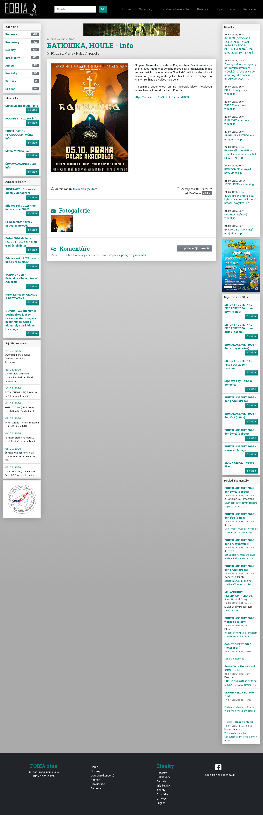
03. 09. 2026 (13, 418)
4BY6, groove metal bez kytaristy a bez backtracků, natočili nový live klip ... (240, 198)
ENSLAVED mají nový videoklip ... (236, 120)
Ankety (161, 790)
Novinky (145, 9)
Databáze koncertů (174, 9)
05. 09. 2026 (13, 448)
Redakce (249, 9)
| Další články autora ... (86, 189)
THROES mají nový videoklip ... (235, 105)
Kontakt (203, 9)
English (161, 802)
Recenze (162, 772)
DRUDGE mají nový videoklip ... (235, 90)
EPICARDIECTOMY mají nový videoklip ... (238, 230)
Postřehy (162, 794)
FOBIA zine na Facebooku (219, 774)
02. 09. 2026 (13, 403)
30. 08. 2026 (13, 388)
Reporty (161, 781)
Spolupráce (226, 9)
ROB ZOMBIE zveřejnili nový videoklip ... (237, 169)
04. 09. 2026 (13, 433)
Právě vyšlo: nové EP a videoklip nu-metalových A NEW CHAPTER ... (240, 152)
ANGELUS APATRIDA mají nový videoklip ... (239, 135)
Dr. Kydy (161, 798)
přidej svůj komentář (196, 248)
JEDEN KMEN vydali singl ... (240, 183)
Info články (163, 785)
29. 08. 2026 (13, 350)
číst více (32, 110)
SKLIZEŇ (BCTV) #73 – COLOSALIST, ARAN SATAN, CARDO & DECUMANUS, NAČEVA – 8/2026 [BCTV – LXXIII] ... (239, 43)
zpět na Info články (63, 39)
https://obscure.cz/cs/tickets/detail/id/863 (162, 97)
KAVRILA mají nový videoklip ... (235, 215)
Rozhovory (163, 777)
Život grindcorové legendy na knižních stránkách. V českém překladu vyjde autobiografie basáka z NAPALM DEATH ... (240, 69)
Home (126, 9)
